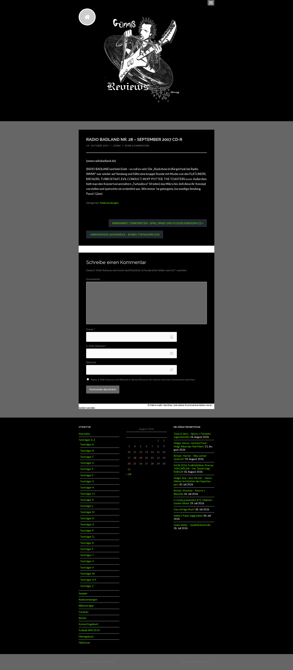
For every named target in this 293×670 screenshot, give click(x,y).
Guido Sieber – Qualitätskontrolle (192, 524)
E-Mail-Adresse (96, 345)
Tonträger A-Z (87, 439)
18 (134, 457)
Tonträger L (86, 505)
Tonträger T (87, 555)
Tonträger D (87, 462)
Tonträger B (87, 450)
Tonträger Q (87, 536)
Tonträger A (87, 444)
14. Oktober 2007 (97, 145)
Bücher (83, 617)
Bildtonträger (86, 605)
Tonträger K (87, 499)
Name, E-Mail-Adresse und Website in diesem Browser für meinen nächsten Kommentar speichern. (143, 379)
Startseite (84, 433)
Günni (117, 145)
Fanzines (84, 611)
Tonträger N (87, 518)
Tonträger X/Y (88, 579)
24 (129, 463)
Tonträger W (87, 573)
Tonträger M (87, 512)
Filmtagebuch (86, 636)
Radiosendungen (109, 202)
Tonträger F (87, 475)
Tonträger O (87, 524)
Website (91, 362)
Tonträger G (87, 481)
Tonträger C (87, 456)
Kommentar (93, 279)
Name (90, 329)
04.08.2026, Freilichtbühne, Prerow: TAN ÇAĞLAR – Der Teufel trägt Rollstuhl (194, 468)
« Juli (128, 474)
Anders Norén (200, 662)
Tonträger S (86, 548)
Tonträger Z (87, 585)
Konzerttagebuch (88, 624)
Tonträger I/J (87, 493)
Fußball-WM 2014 (89, 630)
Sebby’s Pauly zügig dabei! (188, 515)
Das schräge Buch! (184, 509)
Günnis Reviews (106, 662)
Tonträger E (87, 468)
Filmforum (84, 642)
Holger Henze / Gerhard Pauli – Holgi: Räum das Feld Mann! (191, 444)
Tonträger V (87, 567)
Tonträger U (87, 561)
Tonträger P (87, 530)
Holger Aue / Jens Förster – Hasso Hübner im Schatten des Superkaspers (193, 481)
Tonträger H (87, 487)
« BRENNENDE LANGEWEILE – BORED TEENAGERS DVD (125, 234)
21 (152, 457)
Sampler (83, 593)
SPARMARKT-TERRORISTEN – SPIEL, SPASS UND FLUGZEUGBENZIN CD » (157, 223)
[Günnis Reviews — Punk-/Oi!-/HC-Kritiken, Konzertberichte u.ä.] (87, 16)
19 (140, 457)
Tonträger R (87, 542)
